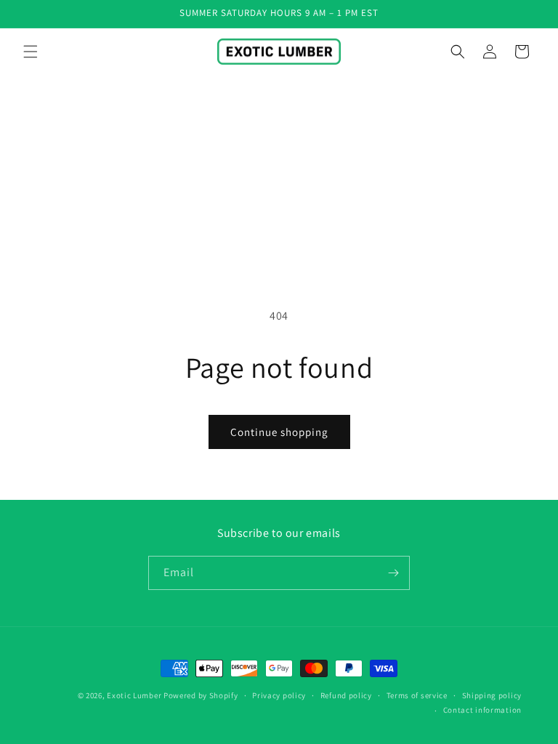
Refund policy (346, 695)
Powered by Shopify (200, 695)
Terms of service (417, 695)
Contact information (482, 710)
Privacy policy (279, 695)
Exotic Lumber (134, 695)
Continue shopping (279, 432)
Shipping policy (492, 695)
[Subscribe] (393, 573)
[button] (30, 52)
